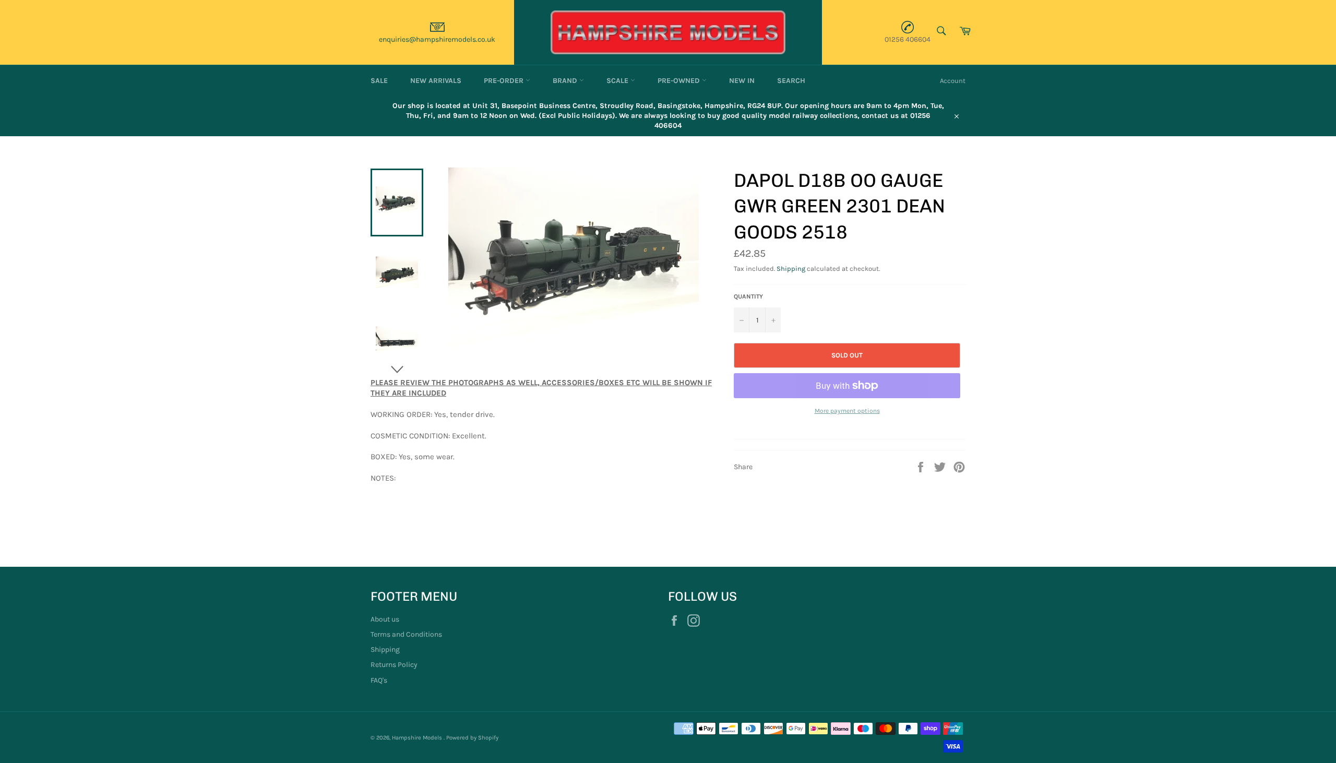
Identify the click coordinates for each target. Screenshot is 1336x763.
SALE (379, 80)
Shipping (791, 268)
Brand (566, 80)
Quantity (748, 296)
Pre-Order (505, 80)
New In (742, 80)
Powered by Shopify (472, 737)
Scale (618, 80)
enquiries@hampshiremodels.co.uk (437, 39)
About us (385, 619)
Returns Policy (394, 664)
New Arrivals (435, 80)
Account (952, 81)
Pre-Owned (680, 80)
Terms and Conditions (406, 634)
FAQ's (379, 680)
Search (791, 80)
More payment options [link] (847, 410)
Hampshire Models (418, 737)
